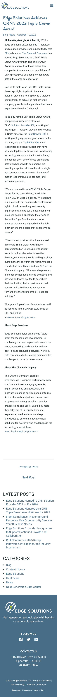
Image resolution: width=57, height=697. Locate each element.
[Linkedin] (36, 639)
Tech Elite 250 (31, 142)
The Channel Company (34, 53)
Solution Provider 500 (23, 125)
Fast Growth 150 (37, 134)
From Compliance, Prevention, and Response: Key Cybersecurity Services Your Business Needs (29, 520)
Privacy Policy (17, 684)
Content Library (15, 569)
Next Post (28, 477)
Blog (5, 35)
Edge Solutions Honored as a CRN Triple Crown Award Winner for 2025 (28, 510)
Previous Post (28, 467)
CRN (7, 53)
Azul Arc (40, 690)
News (12, 35)
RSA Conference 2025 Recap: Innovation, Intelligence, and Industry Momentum (28, 544)
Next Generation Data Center (23, 587)
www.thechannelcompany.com (21, 431)
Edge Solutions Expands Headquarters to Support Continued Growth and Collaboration (29, 532)
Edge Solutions (15, 574)
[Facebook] (21, 639)
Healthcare (12, 578)
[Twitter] (28, 639)
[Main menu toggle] (51, 5)
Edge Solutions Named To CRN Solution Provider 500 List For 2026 (30, 502)
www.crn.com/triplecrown (21, 317)
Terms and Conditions (35, 684)
